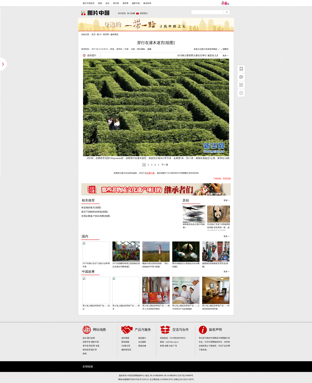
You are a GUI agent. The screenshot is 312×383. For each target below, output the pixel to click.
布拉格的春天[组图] (91, 207)
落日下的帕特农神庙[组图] (94, 212)
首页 (93, 34)
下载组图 (217, 178)
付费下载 (151, 173)
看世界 (106, 34)
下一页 (164, 165)
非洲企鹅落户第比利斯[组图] (95, 216)
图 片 (99, 34)
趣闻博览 (114, 34)
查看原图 (227, 178)
